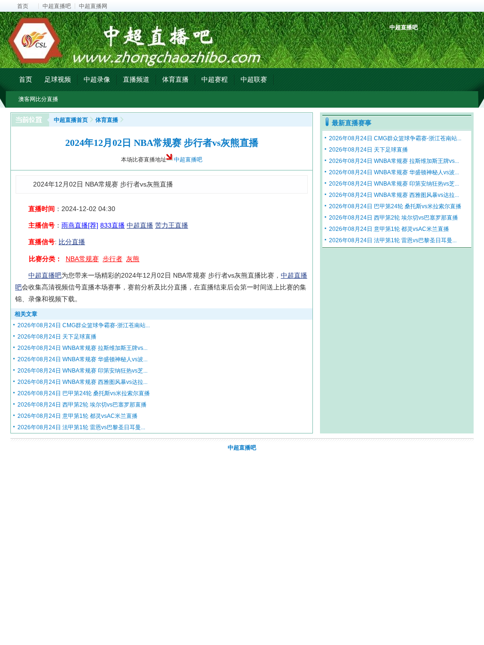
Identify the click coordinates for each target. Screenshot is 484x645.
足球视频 (57, 79)
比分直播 (72, 242)
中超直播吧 (57, 6)
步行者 (112, 259)
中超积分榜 (397, 43)
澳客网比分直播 (38, 99)
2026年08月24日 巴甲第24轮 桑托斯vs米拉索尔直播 (83, 393)
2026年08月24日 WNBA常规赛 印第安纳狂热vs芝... (82, 370)
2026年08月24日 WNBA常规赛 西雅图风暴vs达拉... (82, 382)
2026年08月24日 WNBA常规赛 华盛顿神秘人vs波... (82, 359)
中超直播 (140, 225)
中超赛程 (214, 79)
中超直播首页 (71, 120)
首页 (22, 6)
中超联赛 (254, 79)
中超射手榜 (419, 43)
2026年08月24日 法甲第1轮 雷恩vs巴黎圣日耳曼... (81, 427)
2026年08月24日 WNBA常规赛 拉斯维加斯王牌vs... (82, 348)
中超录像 (97, 79)
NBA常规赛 (82, 259)
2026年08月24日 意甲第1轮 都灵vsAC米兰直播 (77, 416)
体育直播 (175, 79)
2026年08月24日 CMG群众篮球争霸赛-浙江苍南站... (83, 325)
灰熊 (132, 259)
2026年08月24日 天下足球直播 (56, 336)
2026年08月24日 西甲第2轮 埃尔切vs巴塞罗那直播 (82, 404)
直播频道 (136, 79)
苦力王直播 (171, 225)
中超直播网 (93, 6)
